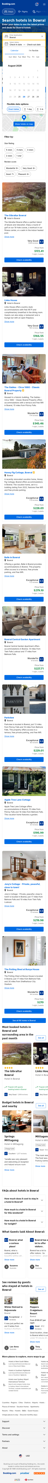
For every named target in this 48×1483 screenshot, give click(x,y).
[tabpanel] (24, 84)
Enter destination (16, 35)
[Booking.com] (8, 4)
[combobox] (24, 37)
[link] (9, 149)
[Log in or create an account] (37, 4)
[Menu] (44, 4)
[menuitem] (8, 12)
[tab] (14, 50)
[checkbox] (37, 71)
